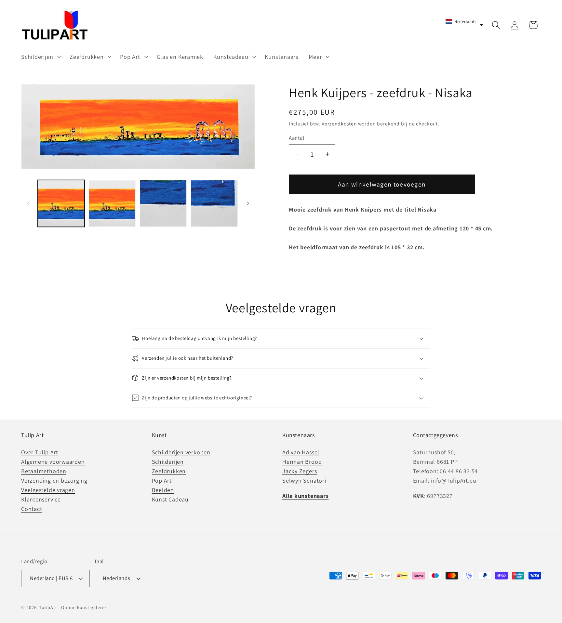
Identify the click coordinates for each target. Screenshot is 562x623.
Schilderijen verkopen (181, 452)
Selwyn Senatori (304, 480)
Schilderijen (168, 461)
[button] (40, 56)
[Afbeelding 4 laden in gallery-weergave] (214, 203)
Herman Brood (302, 461)
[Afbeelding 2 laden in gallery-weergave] (112, 203)
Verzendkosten (339, 123)
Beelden (163, 490)
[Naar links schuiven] (28, 203)
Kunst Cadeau (170, 499)
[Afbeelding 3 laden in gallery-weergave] (163, 203)
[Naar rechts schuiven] (248, 203)
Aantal (296, 137)
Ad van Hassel (300, 452)
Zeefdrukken (169, 471)
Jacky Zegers (299, 471)
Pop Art (162, 480)
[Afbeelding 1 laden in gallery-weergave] (61, 203)
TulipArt (48, 607)
